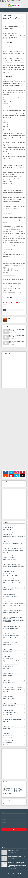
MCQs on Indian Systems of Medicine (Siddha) (14, 610)
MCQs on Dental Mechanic (14, 573)
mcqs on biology (14, 744)
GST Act (22, 310)
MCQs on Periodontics (14, 678)
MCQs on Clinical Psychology (14, 557)
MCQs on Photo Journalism (14, 682)
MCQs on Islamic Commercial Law (14, 633)
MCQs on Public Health (14, 696)
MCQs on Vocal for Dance (14, 737)
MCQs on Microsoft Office (14, 647)
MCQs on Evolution (14, 585)
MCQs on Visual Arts (14, 735)
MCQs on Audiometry (14, 539)
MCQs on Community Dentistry (14, 559)
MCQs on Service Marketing (14, 710)
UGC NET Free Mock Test (19, 785)
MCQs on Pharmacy (14, 680)
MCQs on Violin (14, 733)
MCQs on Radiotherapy (14, 701)
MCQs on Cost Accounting (14, 569)
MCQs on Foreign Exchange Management (14, 587)
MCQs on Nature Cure (14, 654)
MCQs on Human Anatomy (14, 598)
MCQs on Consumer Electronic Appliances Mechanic (14, 567)
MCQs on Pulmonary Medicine (14, 698)
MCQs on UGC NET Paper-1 (14, 726)
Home (9, 873)
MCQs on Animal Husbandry (14, 529)
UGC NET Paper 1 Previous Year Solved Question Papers (8, 794)
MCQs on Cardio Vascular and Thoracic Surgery (14, 550)
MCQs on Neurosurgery (14, 658)
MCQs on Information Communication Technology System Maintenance (14, 621)
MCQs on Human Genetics (14, 601)
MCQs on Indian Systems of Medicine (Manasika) (14, 603)
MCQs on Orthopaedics (14, 671)
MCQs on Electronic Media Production (14, 580)
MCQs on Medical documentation (14, 642)
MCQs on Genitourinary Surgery (14, 594)
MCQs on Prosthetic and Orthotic (14, 694)
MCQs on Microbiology (14, 644)
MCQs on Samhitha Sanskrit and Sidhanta (14, 708)
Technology (14, 803)
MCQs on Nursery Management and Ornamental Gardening (14, 661)
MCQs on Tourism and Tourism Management (14, 719)
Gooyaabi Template (20, 876)
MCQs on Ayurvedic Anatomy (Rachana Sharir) (14, 543)
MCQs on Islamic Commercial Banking (14, 630)
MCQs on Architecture (14, 534)
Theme (9, 876)
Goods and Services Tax (9, 21)
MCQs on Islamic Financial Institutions (14, 635)
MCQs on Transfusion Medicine (14, 525)
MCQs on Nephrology (14, 656)
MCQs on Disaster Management (14, 578)
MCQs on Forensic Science (14, 589)
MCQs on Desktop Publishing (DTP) (14, 575)
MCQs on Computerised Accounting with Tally (14, 564)
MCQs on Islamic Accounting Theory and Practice (14, 626)
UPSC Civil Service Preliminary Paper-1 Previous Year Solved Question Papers (18, 790)
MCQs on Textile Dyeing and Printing (14, 712)
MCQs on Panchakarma (14, 675)
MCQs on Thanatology (14, 717)
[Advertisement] (14, 447)
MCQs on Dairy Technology (14, 571)
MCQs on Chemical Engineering (14, 555)
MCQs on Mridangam (14, 649)
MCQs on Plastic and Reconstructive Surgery (14, 689)
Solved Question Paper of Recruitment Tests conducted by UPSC (8, 789)
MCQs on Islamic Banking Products (14, 628)
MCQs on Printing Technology (14, 691)
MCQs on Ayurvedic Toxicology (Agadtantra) (14, 548)
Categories (5, 800)
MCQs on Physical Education (14, 685)
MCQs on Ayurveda (14, 541)
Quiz (8, 312)
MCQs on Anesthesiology (14, 527)
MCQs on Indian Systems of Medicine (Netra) (14, 608)
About (13, 873)
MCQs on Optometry (14, 668)
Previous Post (5, 349)
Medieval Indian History (14, 740)
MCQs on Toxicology (14, 721)
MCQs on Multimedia (14, 651)
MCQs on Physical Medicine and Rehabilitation (14, 687)
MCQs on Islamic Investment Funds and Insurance (14, 637)
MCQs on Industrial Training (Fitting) (14, 612)
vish (9, 318)
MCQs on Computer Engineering (14, 562)
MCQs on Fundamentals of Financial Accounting (14, 592)
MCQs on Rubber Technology (14, 705)
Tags (10, 800)
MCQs (4, 312)
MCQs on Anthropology (14, 532)
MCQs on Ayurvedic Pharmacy (14, 546)
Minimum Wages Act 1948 (14, 742)
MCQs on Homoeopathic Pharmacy (14, 596)
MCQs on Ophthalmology (14, 666)
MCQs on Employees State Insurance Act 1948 (14, 582)
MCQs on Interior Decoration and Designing (14, 624)
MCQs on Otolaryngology (14, 673)
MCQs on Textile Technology (14, 714)
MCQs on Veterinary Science (14, 731)
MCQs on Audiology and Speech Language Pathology (14, 537)
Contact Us (18, 873)
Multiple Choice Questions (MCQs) (8, 785)
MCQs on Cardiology (14, 552)
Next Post (24, 349)
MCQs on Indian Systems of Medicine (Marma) (14, 605)
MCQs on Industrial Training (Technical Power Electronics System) (14, 618)
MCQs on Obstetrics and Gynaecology (14, 664)
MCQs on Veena (14, 728)
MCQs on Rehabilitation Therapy (14, 703)
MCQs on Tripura (14, 724)
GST (18, 310)
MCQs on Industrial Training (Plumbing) (14, 615)
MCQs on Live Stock (14, 640)
